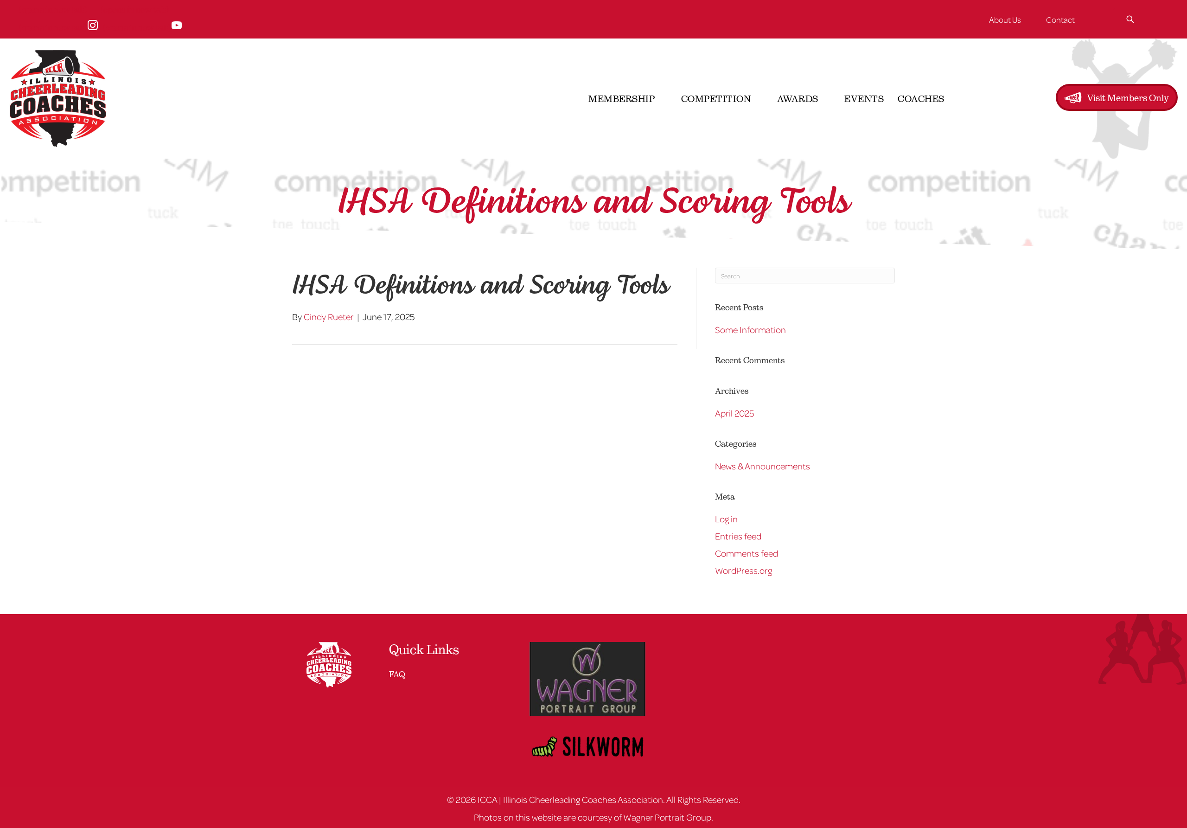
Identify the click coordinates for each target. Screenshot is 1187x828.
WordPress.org (743, 570)
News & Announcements (762, 465)
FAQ (397, 674)
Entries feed (738, 535)
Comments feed (746, 552)
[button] (1129, 19)
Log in (726, 518)
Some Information (750, 329)
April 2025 (734, 412)
